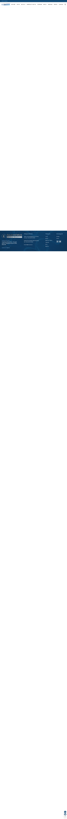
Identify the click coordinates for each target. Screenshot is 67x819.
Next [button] (64, 19)
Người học (50, 4)
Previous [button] (64, 23)
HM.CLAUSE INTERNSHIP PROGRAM (11, 194)
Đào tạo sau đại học (40, 103)
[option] (33, 21)
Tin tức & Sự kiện (11, 137)
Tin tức (18, 4)
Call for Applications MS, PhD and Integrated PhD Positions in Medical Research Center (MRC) (41, 157)
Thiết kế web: (4, 247)
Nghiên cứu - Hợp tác (31, 4)
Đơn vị (46, 244)
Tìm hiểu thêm (6, 24)
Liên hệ (57, 238)
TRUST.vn (8, 247)
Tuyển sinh (39, 4)
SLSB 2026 (61, 4)
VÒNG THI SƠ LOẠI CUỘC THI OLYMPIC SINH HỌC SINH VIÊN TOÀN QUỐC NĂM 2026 (8, 157)
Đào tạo (46, 238)
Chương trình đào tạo (15, 84)
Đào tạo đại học (17, 103)
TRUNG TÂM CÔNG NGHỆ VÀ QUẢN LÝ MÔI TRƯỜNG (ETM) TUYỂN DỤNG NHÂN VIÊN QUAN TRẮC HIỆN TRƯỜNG (58, 205)
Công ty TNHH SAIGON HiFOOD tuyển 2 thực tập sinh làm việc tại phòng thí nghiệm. (41, 205)
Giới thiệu (13, 4)
